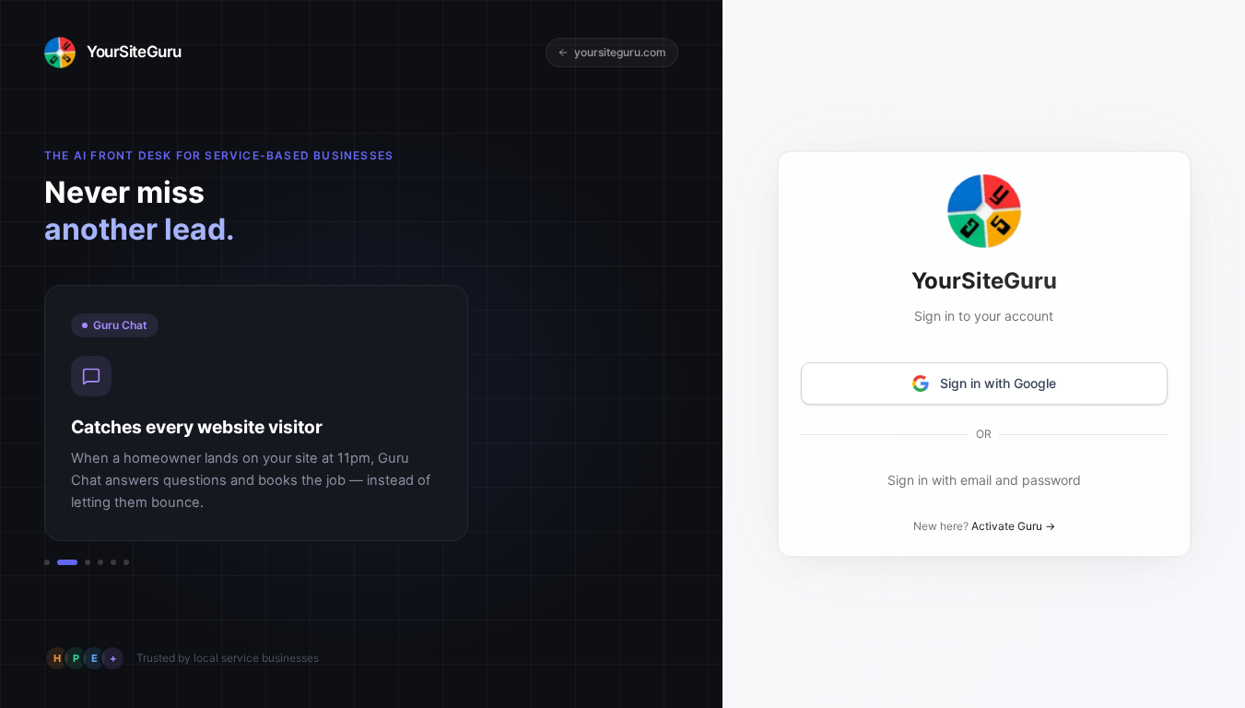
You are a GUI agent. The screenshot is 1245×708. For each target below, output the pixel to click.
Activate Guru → (1012, 526)
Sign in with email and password (983, 480)
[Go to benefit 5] (113, 562)
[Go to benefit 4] (100, 562)
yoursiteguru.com (620, 52)
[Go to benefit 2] (67, 562)
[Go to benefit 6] (126, 562)
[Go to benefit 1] (47, 562)
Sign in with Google (997, 383)
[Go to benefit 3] (87, 562)
